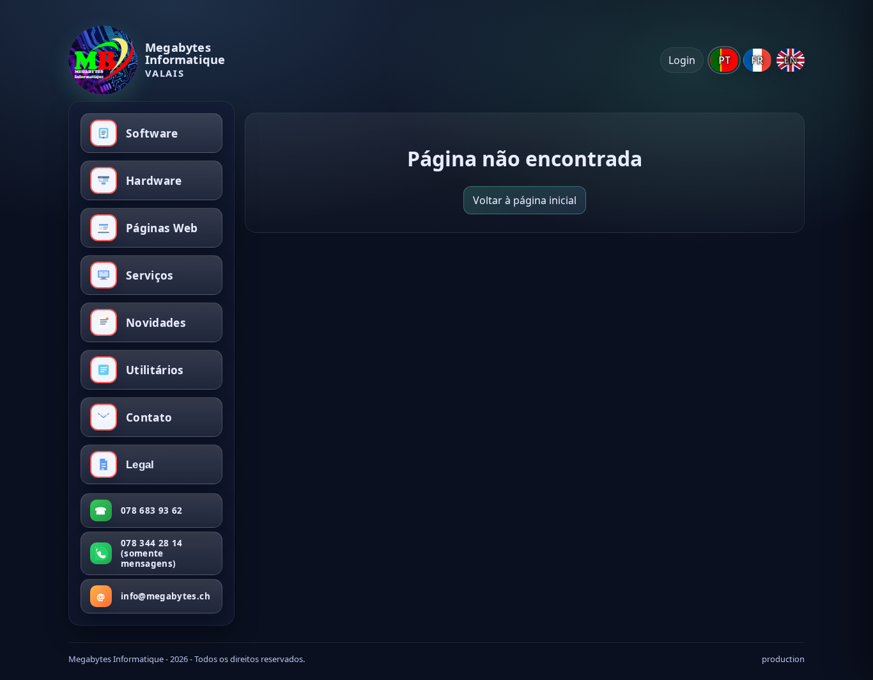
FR (757, 60)
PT (724, 60)
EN (791, 60)
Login (681, 60)
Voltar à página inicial (524, 200)
